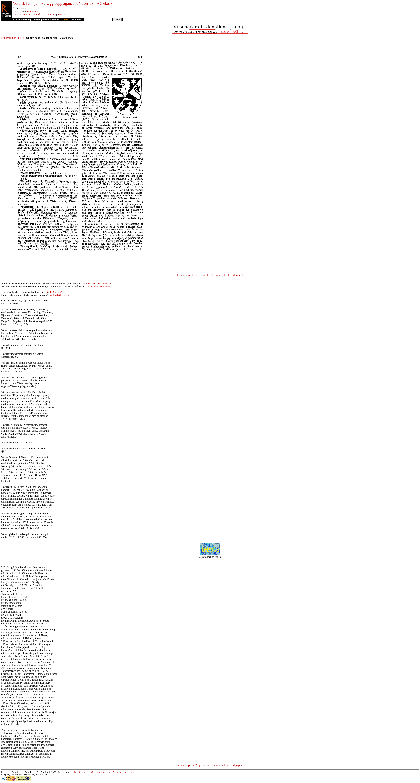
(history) (57, 292)
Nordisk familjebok (27, 3)
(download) (101, 772)
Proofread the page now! (99, 283)
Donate (64, 19)
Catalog (37, 19)
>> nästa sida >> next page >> (228, 275)
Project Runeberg (22, 19)
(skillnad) (54, 295)
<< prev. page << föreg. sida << (192, 275)
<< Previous (49, 14)
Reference (32, 11)
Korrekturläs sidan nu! (98, 286)
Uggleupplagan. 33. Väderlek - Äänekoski (80, 3)
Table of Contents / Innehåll (26, 14)
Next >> (61, 14)
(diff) (49, 292)
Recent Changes (50, 19)
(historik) (64, 295)
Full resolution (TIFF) (12, 37)
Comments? (76, 19)
